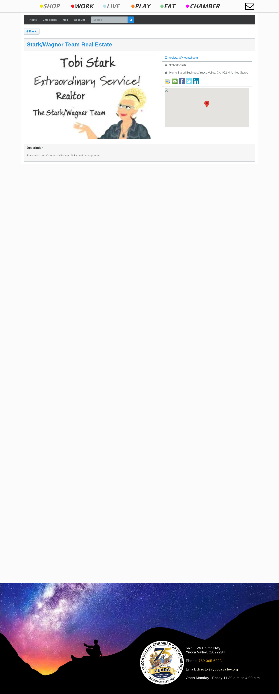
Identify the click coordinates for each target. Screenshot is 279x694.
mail (175, 81)
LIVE (112, 6)
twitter (189, 81)
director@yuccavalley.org (217, 669)
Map (65, 19)
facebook (182, 81)
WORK (83, 6)
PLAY (142, 6)
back (32, 31)
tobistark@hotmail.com (183, 57)
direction (168, 81)
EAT (169, 6)
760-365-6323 (210, 661)
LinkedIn (196, 81)
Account (79, 19)
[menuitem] (51, 6)
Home (33, 19)
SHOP (51, 6)
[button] (206, 104)
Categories (50, 19)
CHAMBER (204, 6)
